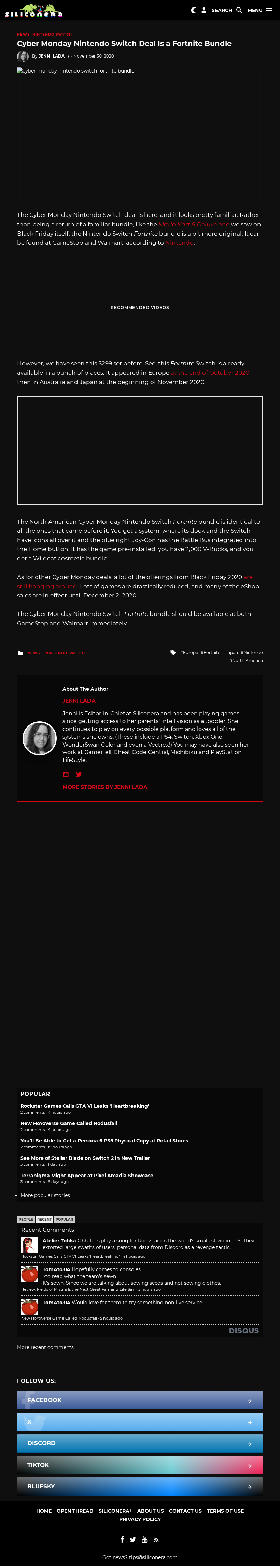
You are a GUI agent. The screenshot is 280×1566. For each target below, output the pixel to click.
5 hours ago (149, 1289)
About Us (150, 1511)
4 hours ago (134, 1256)
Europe (190, 652)
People (26, 1219)
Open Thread (75, 1511)
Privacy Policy (140, 1519)
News (23, 34)
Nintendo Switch (52, 34)
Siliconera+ (115, 1511)
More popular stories (45, 1195)
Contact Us (185, 1511)
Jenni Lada (52, 56)
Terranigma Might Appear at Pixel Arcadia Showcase (86, 1175)
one (193, 224)
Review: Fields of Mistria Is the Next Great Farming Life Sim (78, 1289)
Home (44, 1511)
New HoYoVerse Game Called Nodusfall (68, 1123)
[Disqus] (140, 887)
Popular (64, 1219)
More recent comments (45, 1347)
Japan (232, 652)
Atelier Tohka (59, 1240)
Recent (44, 1219)
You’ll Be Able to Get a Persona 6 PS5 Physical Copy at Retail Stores (104, 1141)
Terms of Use (225, 1511)
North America (247, 660)
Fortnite (212, 652)
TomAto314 (56, 1269)
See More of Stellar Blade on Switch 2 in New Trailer (85, 1158)
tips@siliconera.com (153, 1557)
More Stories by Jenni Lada (105, 787)
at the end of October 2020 (210, 372)
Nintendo (179, 242)
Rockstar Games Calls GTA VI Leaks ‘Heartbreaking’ (84, 1106)
